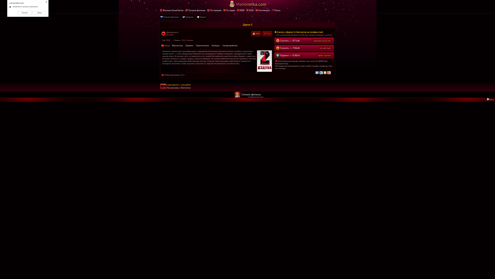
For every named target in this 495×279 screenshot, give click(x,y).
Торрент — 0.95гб (305, 55)
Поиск (277, 10)
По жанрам (215, 10)
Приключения (202, 45)
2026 (241, 10)
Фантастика (177, 45)
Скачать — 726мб (305, 48)
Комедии (216, 45)
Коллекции (264, 10)
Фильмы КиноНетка (173, 10)
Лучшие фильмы (196, 10)
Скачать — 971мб (305, 40)
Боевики (189, 45)
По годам (230, 10)
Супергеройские (229, 45)
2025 (251, 10)
